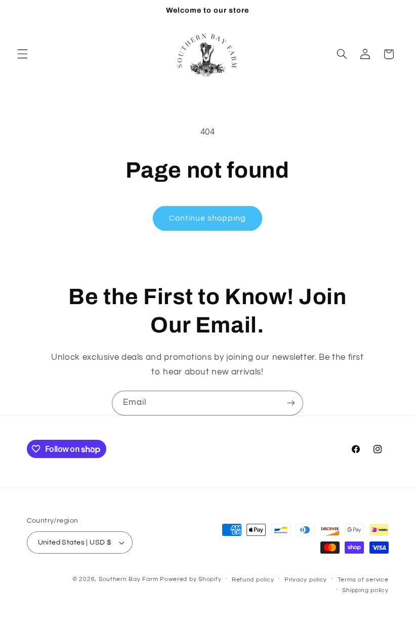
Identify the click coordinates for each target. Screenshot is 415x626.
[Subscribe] (291, 403)
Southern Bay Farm (128, 579)
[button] (22, 54)
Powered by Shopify (190, 579)
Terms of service (363, 579)
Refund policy (253, 579)
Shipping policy (365, 590)
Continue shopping (207, 218)
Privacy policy (305, 579)
